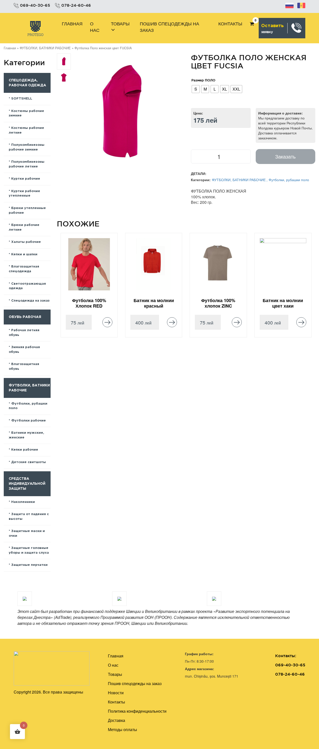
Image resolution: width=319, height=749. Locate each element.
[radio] (195, 89)
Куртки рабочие (25, 178)
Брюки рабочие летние (24, 227)
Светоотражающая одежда (27, 286)
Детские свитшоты (28, 462)
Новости (116, 693)
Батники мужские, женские (26, 435)
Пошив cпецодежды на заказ (169, 26)
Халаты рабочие (26, 242)
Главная (72, 23)
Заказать (285, 156)
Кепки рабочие (24, 449)
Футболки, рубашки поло (28, 406)
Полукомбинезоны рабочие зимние (26, 147)
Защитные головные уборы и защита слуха (29, 550)
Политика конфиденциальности (137, 711)
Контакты (230, 23)
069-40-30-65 (35, 5)
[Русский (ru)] (289, 4)
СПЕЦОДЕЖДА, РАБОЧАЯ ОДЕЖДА (27, 83)
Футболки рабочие (28, 420)
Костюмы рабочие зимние (26, 113)
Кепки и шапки (24, 254)
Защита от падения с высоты (29, 516)
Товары (120, 23)
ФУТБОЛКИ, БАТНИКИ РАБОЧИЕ (45, 48)
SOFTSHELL (21, 98)
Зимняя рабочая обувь (24, 349)
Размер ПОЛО (203, 80)
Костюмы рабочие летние (26, 130)
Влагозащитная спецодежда (24, 269)
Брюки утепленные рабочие (27, 210)
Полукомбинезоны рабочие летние (26, 164)
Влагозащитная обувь (24, 366)
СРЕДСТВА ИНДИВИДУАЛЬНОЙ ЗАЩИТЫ (27, 483)
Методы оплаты (122, 729)
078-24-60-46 (76, 5)
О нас (94, 26)
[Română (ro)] (301, 4)
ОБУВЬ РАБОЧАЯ (25, 317)
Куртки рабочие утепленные (24, 193)
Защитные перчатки (29, 565)
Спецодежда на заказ (30, 300)
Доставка (116, 720)
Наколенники (23, 502)
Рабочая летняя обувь (24, 332)
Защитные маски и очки (27, 533)
